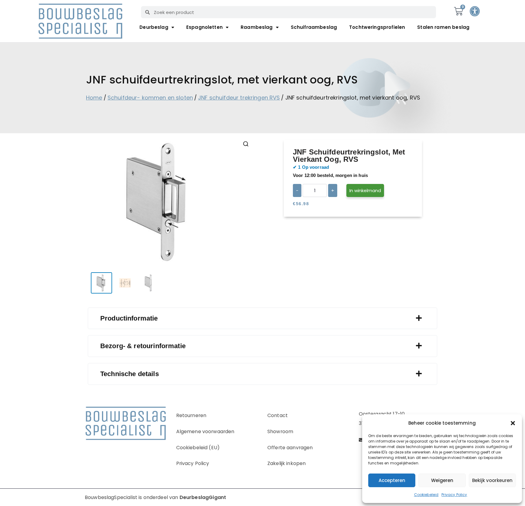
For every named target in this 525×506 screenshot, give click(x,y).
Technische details (129, 374)
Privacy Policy (454, 494)
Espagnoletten (204, 27)
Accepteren (392, 480)
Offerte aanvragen (290, 447)
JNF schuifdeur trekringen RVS (239, 97)
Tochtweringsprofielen (377, 27)
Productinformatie (129, 318)
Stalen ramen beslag (443, 27)
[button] (513, 423)
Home (94, 97)
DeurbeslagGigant (203, 497)
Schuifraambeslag (314, 27)
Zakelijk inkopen (286, 463)
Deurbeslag (153, 27)
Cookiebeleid (426, 494)
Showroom (280, 431)
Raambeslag (257, 27)
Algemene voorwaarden (205, 431)
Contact (277, 415)
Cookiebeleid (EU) (198, 447)
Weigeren (442, 480)
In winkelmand (365, 190)
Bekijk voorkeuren (492, 480)
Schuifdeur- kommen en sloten (150, 97)
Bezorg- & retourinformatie (143, 346)
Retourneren (191, 415)
